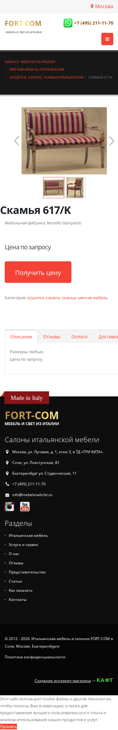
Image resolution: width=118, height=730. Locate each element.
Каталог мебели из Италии (30, 61)
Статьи (15, 581)
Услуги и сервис (23, 544)
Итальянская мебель (28, 535)
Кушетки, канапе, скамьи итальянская (46, 77)
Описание (21, 337)
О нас (14, 553)
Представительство (27, 572)
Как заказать (20, 590)
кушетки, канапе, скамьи (51, 297)
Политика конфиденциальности (35, 657)
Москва (104, 6)
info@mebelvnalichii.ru (32, 494)
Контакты (17, 599)
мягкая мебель (93, 297)
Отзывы (51, 337)
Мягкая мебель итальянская (37, 69)
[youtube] (25, 506)
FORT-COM (23, 23)
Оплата (79, 337)
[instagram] (9, 506)
